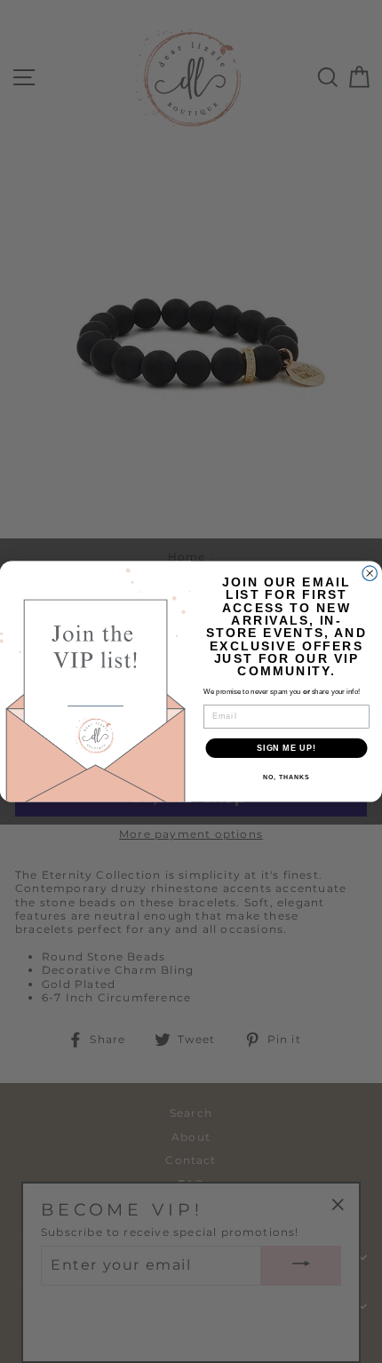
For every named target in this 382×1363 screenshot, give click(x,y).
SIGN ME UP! (286, 748)
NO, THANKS (286, 777)
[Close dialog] (370, 573)
